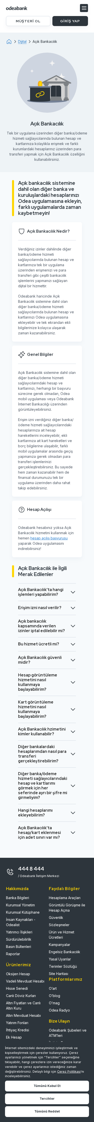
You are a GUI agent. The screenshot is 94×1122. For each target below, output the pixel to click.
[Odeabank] (12, 42)
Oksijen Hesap (18, 974)
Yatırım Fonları (17, 1023)
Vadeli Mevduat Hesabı (25, 981)
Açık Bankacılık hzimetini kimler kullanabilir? (42, 731)
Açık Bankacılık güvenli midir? (40, 660)
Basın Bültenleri (18, 946)
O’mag (54, 1003)
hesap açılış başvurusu (49, 538)
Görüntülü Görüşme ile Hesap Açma (67, 907)
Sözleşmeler (59, 925)
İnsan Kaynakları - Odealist (20, 922)
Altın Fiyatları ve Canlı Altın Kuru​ (23, 1005)
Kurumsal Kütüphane (23, 912)
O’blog (54, 996)
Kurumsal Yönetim (20, 905)
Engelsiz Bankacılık (64, 952)
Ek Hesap (14, 1037)
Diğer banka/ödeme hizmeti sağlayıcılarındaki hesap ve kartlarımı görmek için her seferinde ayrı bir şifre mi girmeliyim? (42, 785)
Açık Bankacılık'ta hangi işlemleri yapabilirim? (40, 592)
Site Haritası (58, 973)
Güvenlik (56, 917)
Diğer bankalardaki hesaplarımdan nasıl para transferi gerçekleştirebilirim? (42, 753)
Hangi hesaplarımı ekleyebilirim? (35, 812)
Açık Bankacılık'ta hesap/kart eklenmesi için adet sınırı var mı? (39, 832)
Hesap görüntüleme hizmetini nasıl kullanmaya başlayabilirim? (37, 682)
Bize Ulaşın (59, 1021)
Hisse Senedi (17, 988)
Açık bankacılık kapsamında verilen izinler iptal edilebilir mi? (41, 626)
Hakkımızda (17, 888)
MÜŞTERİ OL (28, 21)
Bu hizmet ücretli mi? (38, 644)
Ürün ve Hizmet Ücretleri (61, 934)
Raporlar (13, 954)
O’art (53, 988)
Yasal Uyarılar (60, 959)
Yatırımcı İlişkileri (19, 932)
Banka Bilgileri (17, 898)
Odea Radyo (59, 1010)
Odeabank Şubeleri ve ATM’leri (67, 1033)
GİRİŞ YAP (70, 21)
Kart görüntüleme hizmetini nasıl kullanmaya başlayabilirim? (35, 709)
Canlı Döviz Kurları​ (21, 996)
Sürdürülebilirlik (18, 939)
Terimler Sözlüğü (63, 966)
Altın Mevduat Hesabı (23, 1015)
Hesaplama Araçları (64, 898)
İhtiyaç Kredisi (17, 1030)
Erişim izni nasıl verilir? (39, 607)
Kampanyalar (59, 944)
